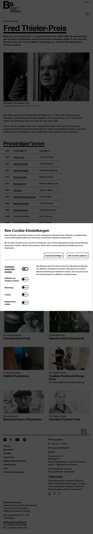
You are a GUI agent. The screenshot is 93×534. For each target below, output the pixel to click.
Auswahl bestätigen (53, 255)
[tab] (13, 269)
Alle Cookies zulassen (77, 255)
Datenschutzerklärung (68, 245)
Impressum (9, 248)
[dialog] (46, 267)
